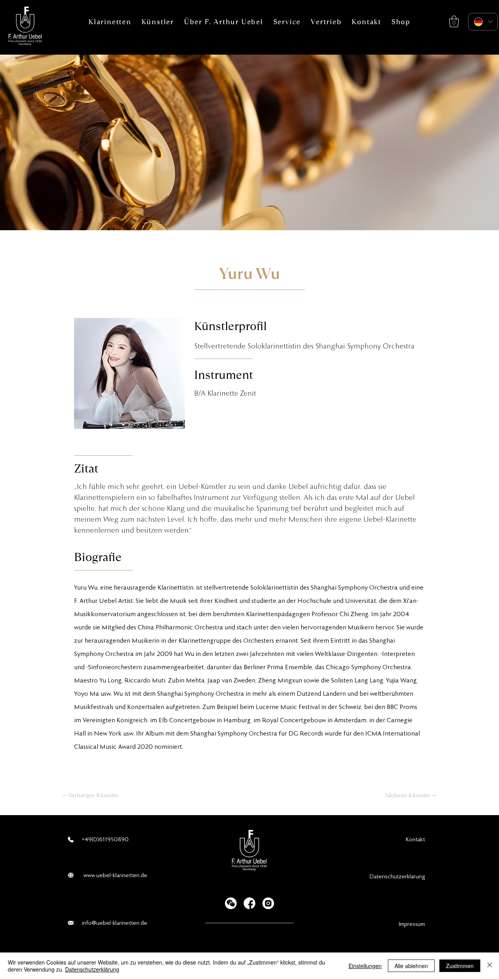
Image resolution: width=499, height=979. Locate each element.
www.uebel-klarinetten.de (115, 875)
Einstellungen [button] (365, 966)
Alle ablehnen (411, 966)
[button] (110, 21)
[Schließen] (489, 966)
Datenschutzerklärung (92, 969)
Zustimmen (460, 966)
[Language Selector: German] (483, 21)
